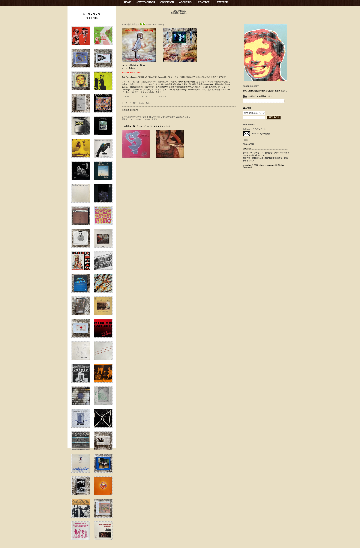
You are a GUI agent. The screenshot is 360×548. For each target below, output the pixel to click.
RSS (245, 144)
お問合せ (268, 153)
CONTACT (203, 2)
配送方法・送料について (253, 158)
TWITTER (222, 2)
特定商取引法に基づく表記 (276, 158)
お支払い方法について (257, 155)
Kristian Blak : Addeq (155, 24)
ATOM (251, 144)
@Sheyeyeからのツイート (254, 129)
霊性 (135, 103)
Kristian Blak (137, 65)
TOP (124, 24)
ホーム (245, 153)
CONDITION (167, 2)
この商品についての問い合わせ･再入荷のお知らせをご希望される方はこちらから (156, 117)
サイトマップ (248, 161)
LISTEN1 (126, 97)
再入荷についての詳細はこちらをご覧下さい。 (141, 119)
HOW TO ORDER (145, 2)
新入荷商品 (132, 24)
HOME (127, 2)
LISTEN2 (144, 97)
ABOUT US (185, 2)
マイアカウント (256, 153)
